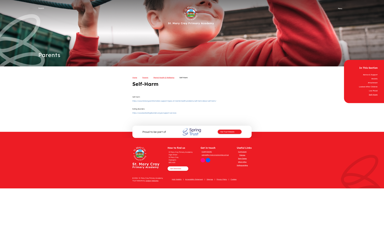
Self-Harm (184, 78)
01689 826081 (207, 152)
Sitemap (210, 179)
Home (134, 78)
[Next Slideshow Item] (343, 27)
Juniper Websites (152, 181)
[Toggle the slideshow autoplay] (343, 39)
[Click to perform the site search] (45, 8)
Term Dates (242, 159)
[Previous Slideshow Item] (343, 33)
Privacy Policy (222, 179)
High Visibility (177, 179)
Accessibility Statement (194, 179)
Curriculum (242, 152)
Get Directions (175, 169)
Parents (145, 78)
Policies (242, 155)
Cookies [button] (234, 179)
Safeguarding (242, 165)
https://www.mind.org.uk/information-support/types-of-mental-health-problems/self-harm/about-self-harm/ (174, 101)
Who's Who (242, 162)
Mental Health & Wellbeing (163, 78)
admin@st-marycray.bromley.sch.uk (215, 155)
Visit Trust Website (227, 132)
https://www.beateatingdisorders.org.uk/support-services (154, 113)
